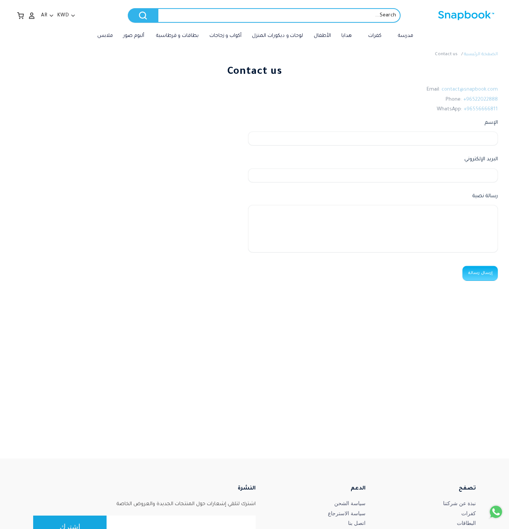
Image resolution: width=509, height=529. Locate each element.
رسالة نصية (485, 196)
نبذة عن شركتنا (459, 503)
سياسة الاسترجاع (347, 513)
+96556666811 (481, 109)
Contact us (446, 54)
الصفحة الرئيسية (481, 54)
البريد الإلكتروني (481, 159)
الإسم (491, 123)
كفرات (468, 513)
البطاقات (466, 523)
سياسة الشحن (350, 503)
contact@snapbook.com (470, 89)
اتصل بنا (357, 523)
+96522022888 (480, 100)
